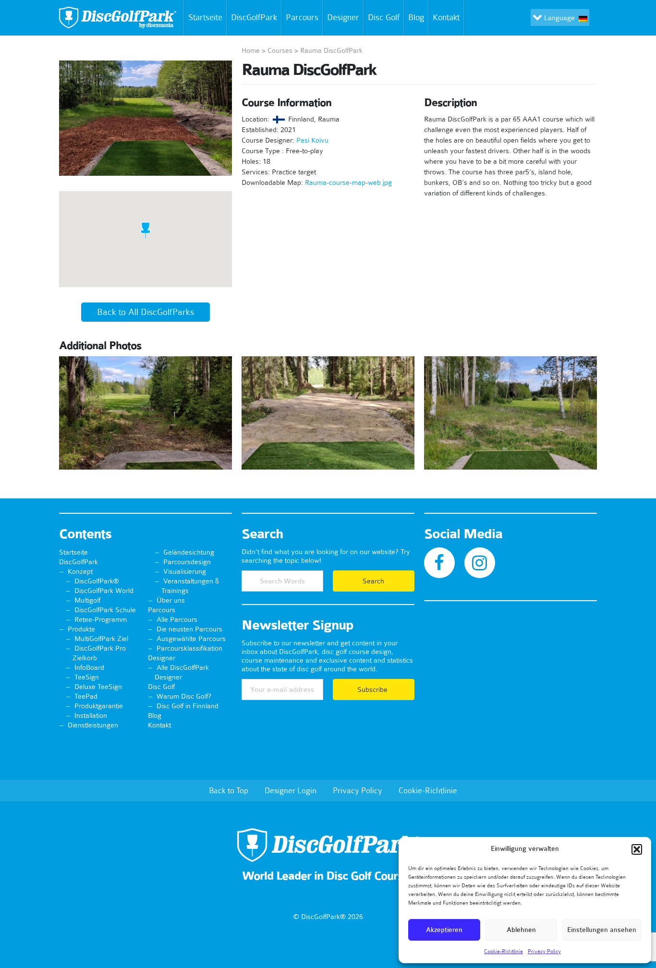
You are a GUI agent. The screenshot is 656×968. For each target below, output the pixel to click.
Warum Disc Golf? (184, 696)
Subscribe (373, 689)
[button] (637, 849)
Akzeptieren (444, 930)
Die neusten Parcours (189, 629)
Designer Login (290, 790)
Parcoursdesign (187, 561)
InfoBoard (89, 667)
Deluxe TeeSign (98, 686)
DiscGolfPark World (104, 590)
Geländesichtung (188, 552)
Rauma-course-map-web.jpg (348, 182)
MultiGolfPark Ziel (101, 638)
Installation (90, 715)
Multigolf (87, 600)
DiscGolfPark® (96, 581)
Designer (343, 17)
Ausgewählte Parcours (191, 638)
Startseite (205, 17)
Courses (279, 50)
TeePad (85, 696)
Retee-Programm (100, 619)
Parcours (302, 17)
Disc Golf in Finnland (188, 706)
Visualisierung (184, 571)
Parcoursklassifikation (189, 648)
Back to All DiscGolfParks (145, 312)
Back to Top (228, 790)
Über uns (171, 600)
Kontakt (446, 17)
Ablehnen (521, 930)
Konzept (80, 571)
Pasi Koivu (312, 140)
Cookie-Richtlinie (503, 951)
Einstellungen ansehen (601, 930)
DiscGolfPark (254, 17)
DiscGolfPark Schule (105, 609)
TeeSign (86, 677)
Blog (416, 17)
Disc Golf (384, 17)
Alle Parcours (177, 619)
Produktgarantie (98, 706)
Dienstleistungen (93, 725)
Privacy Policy (544, 951)
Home (251, 50)
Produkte (81, 629)
